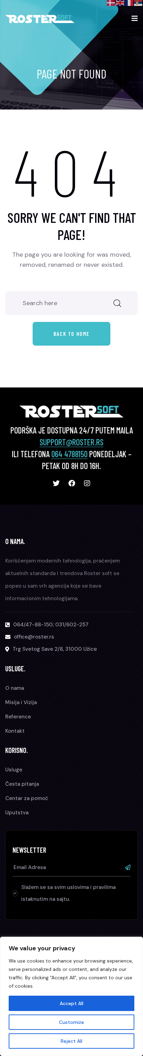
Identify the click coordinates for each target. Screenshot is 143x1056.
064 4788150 (69, 454)
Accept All (71, 1003)
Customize (71, 1022)
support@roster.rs (71, 442)
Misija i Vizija (21, 702)
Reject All (71, 1041)
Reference (18, 716)
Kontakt (15, 730)
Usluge (13, 769)
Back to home (71, 333)
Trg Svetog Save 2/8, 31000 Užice (54, 649)
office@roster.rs (34, 636)
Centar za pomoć (26, 798)
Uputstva (16, 812)
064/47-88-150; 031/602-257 (51, 624)
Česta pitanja (22, 783)
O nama (14, 688)
